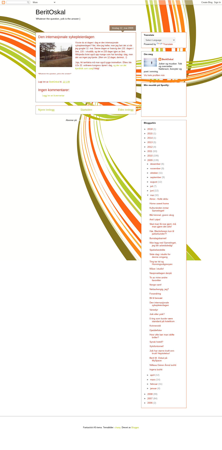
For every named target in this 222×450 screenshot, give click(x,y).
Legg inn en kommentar (53, 95)
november (155, 168)
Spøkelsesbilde (157, 250)
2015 (150, 133)
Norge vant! (156, 284)
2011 (150, 151)
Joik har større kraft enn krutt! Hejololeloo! (162, 352)
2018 (150, 129)
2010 (150, 155)
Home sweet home (159, 203)
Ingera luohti (156, 369)
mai (152, 195)
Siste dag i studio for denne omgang (160, 255)
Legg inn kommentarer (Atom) (92, 120)
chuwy (117, 427)
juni (152, 190)
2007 (150, 398)
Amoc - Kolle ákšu (159, 199)
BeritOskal (50, 12)
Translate (168, 44)
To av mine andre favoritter (158, 279)
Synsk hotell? (156, 341)
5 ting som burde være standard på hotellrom (162, 320)
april (152, 375)
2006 (150, 403)
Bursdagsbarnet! (158, 238)
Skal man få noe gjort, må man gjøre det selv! (163, 225)
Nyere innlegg (46, 109)
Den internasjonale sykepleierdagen (159, 304)
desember (155, 164)
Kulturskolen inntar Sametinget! (159, 209)
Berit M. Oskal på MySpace (158, 359)
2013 (150, 142)
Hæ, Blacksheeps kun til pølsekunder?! (162, 232)
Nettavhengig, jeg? (159, 289)
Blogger (134, 427)
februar (154, 384)
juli (152, 186)
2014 (150, 138)
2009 (150, 160)
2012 (150, 146)
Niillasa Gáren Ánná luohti (163, 365)
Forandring (155, 293)
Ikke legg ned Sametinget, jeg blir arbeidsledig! (163, 244)
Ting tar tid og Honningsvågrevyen (161, 263)
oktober (154, 173)
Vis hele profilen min (154, 75)
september (156, 177)
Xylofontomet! (157, 346)
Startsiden (86, 109)
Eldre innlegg (125, 109)
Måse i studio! (157, 268)
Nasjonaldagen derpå (161, 273)
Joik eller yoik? (157, 314)
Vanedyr (154, 309)
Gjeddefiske (156, 330)
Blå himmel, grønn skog (162, 215)
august (154, 181)
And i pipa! (155, 219)
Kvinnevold (155, 325)
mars (153, 379)
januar (153, 388)
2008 (150, 394)
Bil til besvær (156, 298)
